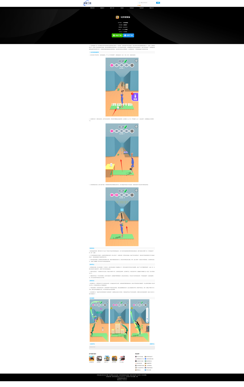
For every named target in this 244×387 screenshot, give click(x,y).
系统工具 (152, 8)
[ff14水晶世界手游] (136, 367)
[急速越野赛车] (91, 360)
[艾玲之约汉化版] (136, 356)
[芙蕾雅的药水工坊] (136, 358)
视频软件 (102, 8)
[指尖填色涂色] (136, 363)
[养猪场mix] (136, 369)
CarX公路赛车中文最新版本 (124, 362)
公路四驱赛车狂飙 (100, 362)
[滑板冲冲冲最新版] (106, 360)
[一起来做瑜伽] (145, 365)
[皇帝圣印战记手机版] (145, 356)
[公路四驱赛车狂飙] (99, 360)
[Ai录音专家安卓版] (145, 358)
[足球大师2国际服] (114, 360)
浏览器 (122, 8)
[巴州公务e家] (145, 369)
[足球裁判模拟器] (145, 367)
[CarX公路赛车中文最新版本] (122, 360)
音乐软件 (142, 8)
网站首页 (92, 8)
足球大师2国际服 (115, 362)
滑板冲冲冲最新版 (107, 362)
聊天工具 (112, 8)
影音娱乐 (132, 8)
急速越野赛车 (91, 362)
